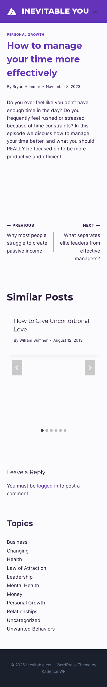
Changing (18, 551)
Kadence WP (54, 671)
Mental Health (23, 585)
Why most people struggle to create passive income (27, 238)
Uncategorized (24, 620)
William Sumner (33, 340)
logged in (47, 486)
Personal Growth (26, 34)
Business (17, 542)
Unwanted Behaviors (31, 629)
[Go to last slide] (17, 367)
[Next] (90, 367)
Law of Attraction (26, 568)
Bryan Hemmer (26, 86)
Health (14, 559)
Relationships (22, 611)
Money (14, 594)
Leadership (20, 577)
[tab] (42, 430)
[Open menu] (95, 11)
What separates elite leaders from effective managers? (80, 242)
